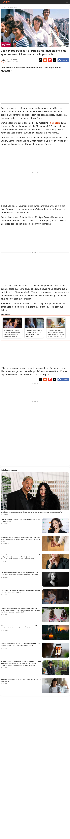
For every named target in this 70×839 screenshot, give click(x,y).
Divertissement (13, 7)
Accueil (3, 7)
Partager (65, 60)
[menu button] (67, 1)
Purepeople (54, 122)
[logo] (5, 2)
